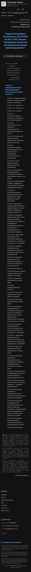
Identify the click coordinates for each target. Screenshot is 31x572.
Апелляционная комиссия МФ (20, 26)
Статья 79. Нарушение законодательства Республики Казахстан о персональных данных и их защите (16, 174)
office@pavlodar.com (11, 529)
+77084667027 (12, 523)
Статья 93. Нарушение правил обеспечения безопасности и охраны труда (15, 350)
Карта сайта (5, 510)
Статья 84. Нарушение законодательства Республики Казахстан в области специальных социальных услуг (15, 261)
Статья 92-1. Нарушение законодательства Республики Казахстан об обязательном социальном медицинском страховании (16, 340)
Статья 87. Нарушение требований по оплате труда (14, 280)
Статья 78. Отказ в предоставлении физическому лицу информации (13, 164)
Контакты (11, 15)
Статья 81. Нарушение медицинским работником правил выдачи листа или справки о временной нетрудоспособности (16, 208)
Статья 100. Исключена (15, 427)
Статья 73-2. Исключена (15, 108)
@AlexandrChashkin (13, 526)
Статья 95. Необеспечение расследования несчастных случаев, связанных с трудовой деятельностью (16, 374)
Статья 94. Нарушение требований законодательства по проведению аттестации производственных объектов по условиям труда (15, 362)
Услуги (9, 12)
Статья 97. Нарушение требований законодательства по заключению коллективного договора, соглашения (16, 394)
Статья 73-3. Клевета (14, 111)
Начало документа (11, 63)
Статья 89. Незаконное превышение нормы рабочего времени (14, 294)
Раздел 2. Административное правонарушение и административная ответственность (13, 70)
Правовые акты (25, 19)
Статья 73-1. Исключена (15, 105)
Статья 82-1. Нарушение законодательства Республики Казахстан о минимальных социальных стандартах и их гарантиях (16, 239)
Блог (26, 12)
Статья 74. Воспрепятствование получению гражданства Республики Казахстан (15, 117)
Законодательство (18, 12)
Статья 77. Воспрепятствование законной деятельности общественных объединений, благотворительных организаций (15, 152)
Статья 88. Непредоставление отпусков (13, 287)
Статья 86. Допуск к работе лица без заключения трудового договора (16, 273)
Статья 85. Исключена (14, 268)
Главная (3, 12)
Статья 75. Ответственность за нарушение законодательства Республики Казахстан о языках (15, 128)
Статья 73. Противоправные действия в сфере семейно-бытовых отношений (16, 100)
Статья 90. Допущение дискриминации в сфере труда (15, 301)
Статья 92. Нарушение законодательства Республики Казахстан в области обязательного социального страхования (15, 328)
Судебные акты (25, 24)
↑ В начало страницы (21, 475)
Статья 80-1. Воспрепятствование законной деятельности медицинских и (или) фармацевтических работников (15, 196)
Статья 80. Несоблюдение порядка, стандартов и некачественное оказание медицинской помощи (15, 184)
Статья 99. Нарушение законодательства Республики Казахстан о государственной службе (15, 421)
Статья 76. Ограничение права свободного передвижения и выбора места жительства (15, 139)
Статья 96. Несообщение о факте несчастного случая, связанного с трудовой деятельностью (16, 383)
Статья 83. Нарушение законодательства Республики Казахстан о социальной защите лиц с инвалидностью (15, 250)
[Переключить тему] (22, 9)
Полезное (4, 15)
